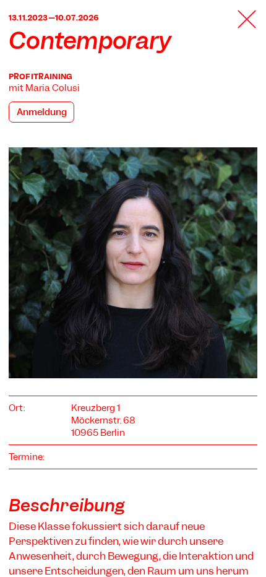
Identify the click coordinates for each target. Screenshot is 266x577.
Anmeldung (42, 112)
